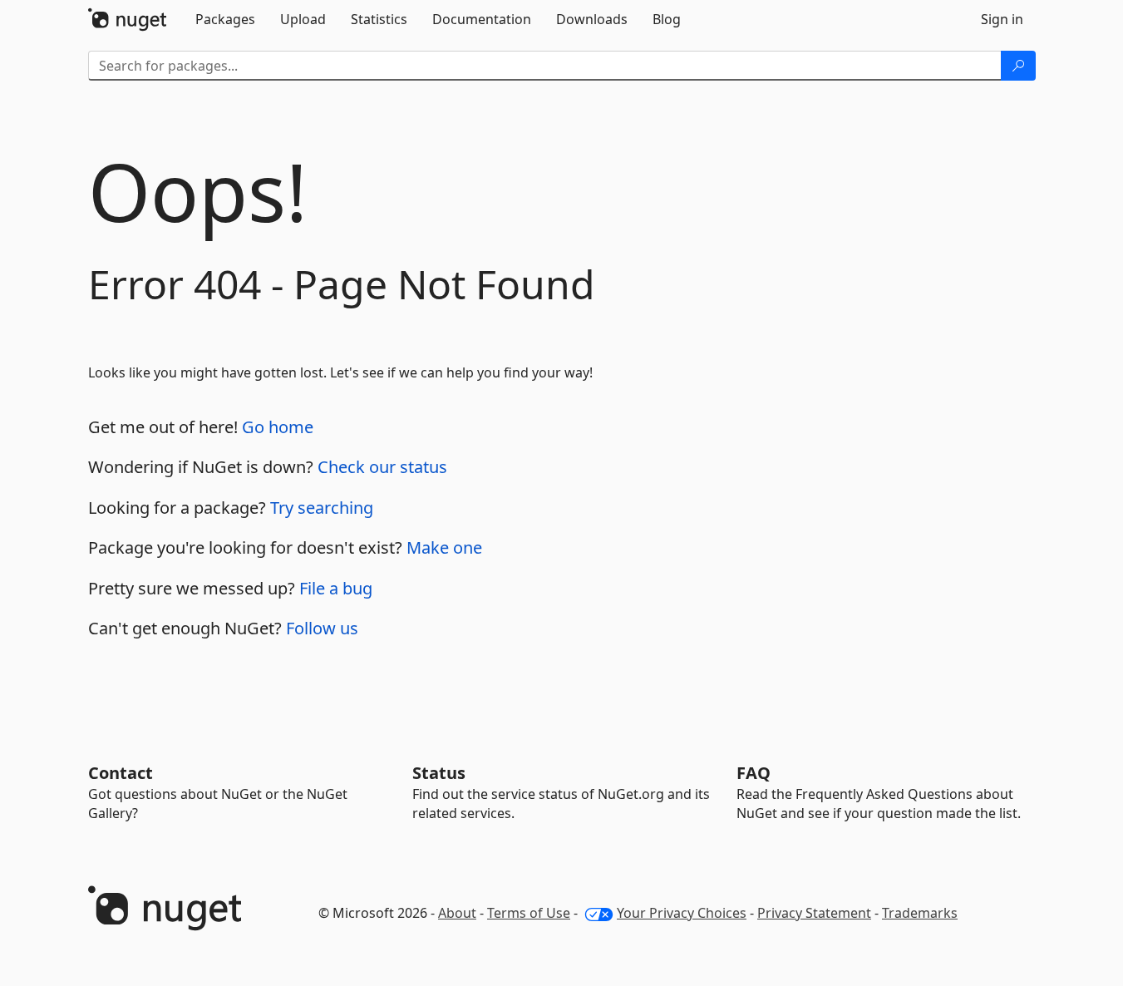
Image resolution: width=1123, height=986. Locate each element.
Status (438, 773)
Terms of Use (528, 913)
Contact (120, 773)
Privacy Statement (814, 913)
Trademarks (920, 913)
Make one (444, 547)
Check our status (382, 467)
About (457, 913)
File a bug (335, 588)
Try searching (321, 507)
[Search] (1018, 66)
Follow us (322, 628)
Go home (277, 427)
